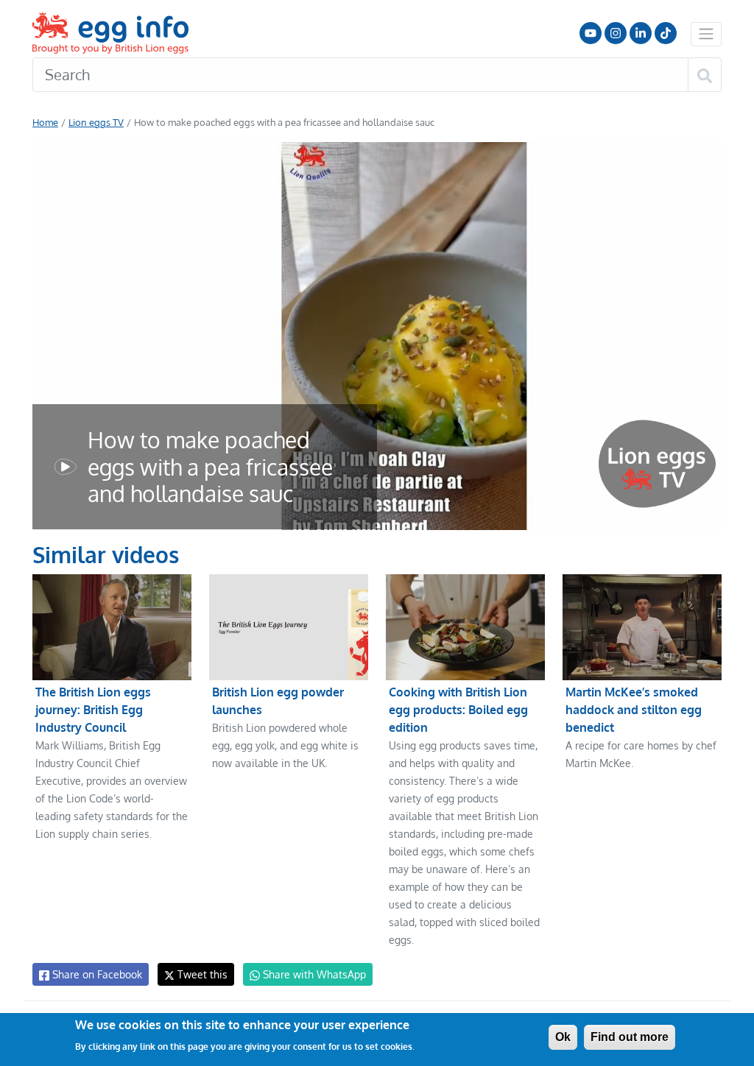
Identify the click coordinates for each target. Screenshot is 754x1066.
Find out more (630, 1037)
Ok (563, 1037)
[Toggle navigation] (706, 34)
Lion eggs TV (96, 122)
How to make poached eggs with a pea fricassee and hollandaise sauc (210, 466)
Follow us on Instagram (616, 33)
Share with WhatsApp (313, 974)
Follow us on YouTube (590, 33)
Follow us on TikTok (666, 33)
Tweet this (201, 974)
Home (45, 122)
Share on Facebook (95, 974)
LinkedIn (641, 33)
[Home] (111, 33)
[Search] (705, 75)
